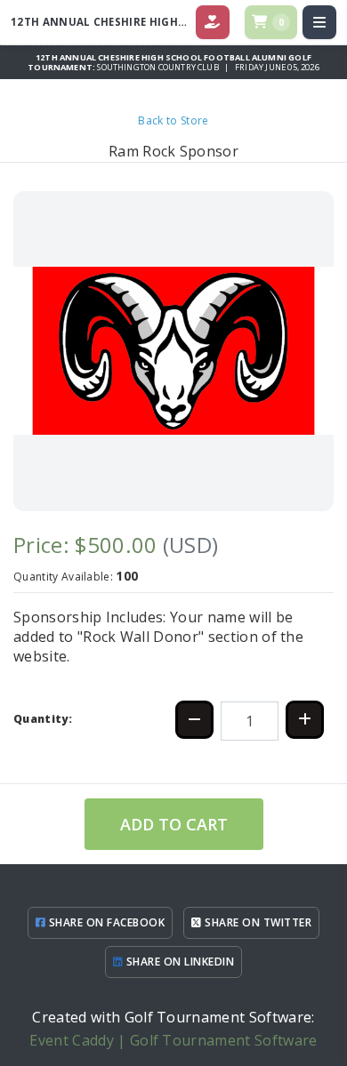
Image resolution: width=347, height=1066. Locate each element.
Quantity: (42, 718)
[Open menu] (319, 22)
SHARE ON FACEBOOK (105, 922)
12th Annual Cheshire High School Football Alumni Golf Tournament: (169, 62)
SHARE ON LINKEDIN (178, 961)
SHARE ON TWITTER (256, 922)
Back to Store (173, 120)
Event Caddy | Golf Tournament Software (173, 1040)
